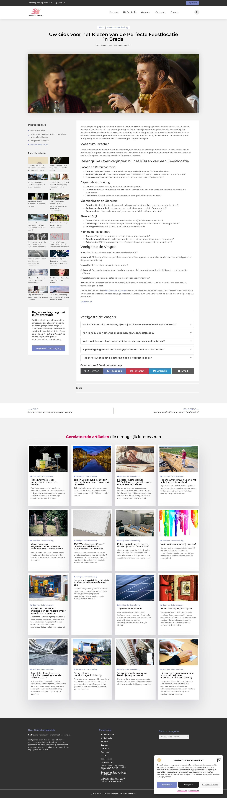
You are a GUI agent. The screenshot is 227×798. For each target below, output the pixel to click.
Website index (107, 762)
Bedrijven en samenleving (113, 27)
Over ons (145, 12)
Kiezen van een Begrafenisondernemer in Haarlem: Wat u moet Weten (46, 546)
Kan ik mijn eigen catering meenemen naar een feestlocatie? (137, 333)
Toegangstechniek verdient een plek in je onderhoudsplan (36, 184)
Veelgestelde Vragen (39, 140)
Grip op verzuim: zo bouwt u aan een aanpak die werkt (38, 297)
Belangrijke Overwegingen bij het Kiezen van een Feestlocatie (48, 135)
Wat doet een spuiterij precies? (178, 544)
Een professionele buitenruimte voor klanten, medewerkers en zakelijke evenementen (58, 206)
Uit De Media (129, 12)
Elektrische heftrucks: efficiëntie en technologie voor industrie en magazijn (48, 610)
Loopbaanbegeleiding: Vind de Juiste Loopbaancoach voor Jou (91, 582)
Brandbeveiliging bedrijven (176, 608)
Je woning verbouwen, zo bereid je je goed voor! (132, 674)
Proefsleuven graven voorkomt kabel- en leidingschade (178, 481)
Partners (113, 12)
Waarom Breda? (37, 130)
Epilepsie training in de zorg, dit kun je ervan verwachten (133, 545)
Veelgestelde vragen (39, 144)
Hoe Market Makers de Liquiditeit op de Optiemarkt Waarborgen (38, 244)
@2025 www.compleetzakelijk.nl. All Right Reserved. (113, 793)
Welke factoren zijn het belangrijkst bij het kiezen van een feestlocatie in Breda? (137, 324)
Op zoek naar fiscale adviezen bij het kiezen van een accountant (37, 167)
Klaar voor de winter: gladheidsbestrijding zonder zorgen (36, 280)
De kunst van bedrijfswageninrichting (88, 674)
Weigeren (188, 785)
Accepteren (167, 785)
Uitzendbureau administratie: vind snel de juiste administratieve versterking (177, 675)
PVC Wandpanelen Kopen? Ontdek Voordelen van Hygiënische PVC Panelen (89, 546)
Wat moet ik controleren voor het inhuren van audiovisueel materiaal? (137, 341)
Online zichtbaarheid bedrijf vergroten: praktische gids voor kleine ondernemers (113, 779)
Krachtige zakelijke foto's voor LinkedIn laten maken (59, 280)
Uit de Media (106, 738)
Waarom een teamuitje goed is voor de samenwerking (59, 225)
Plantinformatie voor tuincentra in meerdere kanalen (37, 203)
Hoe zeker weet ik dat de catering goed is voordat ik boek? (137, 357)
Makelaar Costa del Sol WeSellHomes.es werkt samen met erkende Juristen (134, 482)
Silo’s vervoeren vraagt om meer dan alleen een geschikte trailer (59, 297)
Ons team (160, 12)
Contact (175, 12)
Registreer (105, 752)
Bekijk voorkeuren (210, 785)
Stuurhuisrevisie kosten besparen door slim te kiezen (59, 167)
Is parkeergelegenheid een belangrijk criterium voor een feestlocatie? (137, 349)
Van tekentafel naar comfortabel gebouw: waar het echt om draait (59, 244)
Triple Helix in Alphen (129, 608)
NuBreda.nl (86, 301)
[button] (219, 760)
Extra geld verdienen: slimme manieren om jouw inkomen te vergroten (113, 773)
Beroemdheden (107, 734)
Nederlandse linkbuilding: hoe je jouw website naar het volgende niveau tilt (113, 767)
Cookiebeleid (182, 791)
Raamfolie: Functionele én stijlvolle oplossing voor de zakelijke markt (45, 675)
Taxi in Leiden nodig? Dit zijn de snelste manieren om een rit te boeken (92, 482)
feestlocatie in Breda (115, 290)
